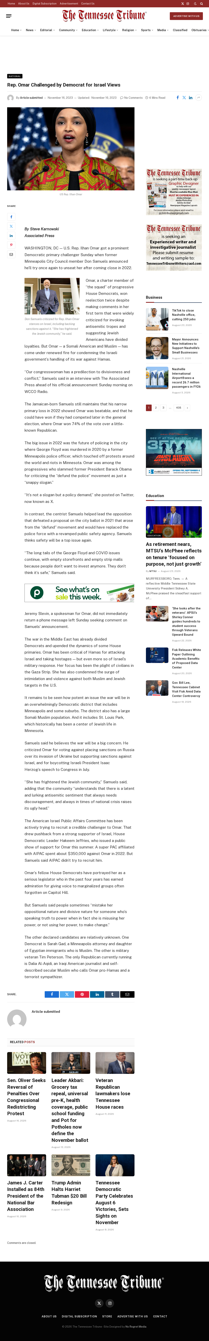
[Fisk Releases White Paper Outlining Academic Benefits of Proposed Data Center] (157, 655)
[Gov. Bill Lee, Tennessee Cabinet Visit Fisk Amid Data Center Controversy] (157, 688)
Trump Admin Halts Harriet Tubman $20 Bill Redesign (69, 1193)
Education (89, 30)
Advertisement (69, 3)
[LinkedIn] (11, 235)
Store (107, 1316)
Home (11, 3)
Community (67, 30)
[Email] (11, 254)
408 (178, 407)
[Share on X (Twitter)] (184, 97)
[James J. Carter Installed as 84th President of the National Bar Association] (26, 1165)
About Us (23, 3)
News (29, 30)
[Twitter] (11, 226)
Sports (146, 30)
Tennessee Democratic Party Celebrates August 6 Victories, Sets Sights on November (114, 1203)
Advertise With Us (186, 16)
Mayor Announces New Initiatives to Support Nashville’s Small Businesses (185, 346)
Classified (180, 30)
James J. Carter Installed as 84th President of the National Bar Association (25, 1196)
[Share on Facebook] (178, 97)
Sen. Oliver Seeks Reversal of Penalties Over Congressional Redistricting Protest (26, 1097)
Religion (128, 30)
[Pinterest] (11, 245)
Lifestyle (109, 30)
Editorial (46, 30)
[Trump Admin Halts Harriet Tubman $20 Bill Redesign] (70, 1165)
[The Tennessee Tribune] (104, 16)
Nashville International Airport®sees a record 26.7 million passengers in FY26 (186, 377)
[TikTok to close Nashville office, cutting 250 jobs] (157, 319)
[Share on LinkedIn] (191, 97)
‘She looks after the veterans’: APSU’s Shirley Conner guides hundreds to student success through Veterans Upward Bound (186, 621)
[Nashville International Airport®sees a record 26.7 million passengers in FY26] (157, 378)
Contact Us (87, 3)
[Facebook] (11, 217)
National (15, 76)
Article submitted (31, 97)
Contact (160, 1316)
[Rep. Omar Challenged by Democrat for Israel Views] (71, 148)
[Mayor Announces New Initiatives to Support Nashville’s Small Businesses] (157, 348)
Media (161, 30)
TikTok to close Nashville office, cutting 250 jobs (184, 315)
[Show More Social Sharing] (198, 97)
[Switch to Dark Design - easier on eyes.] (195, 3)
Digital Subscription (45, 3)
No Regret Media (136, 1326)
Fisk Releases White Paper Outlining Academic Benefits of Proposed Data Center (186, 658)
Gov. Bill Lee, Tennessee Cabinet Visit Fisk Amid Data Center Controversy (186, 689)
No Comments (133, 97)
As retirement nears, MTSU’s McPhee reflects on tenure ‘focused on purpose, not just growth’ (174, 554)
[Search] (201, 3)
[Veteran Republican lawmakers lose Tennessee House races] (115, 1063)
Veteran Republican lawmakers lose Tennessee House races (113, 1094)
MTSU (153, 571)
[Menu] (8, 16)
